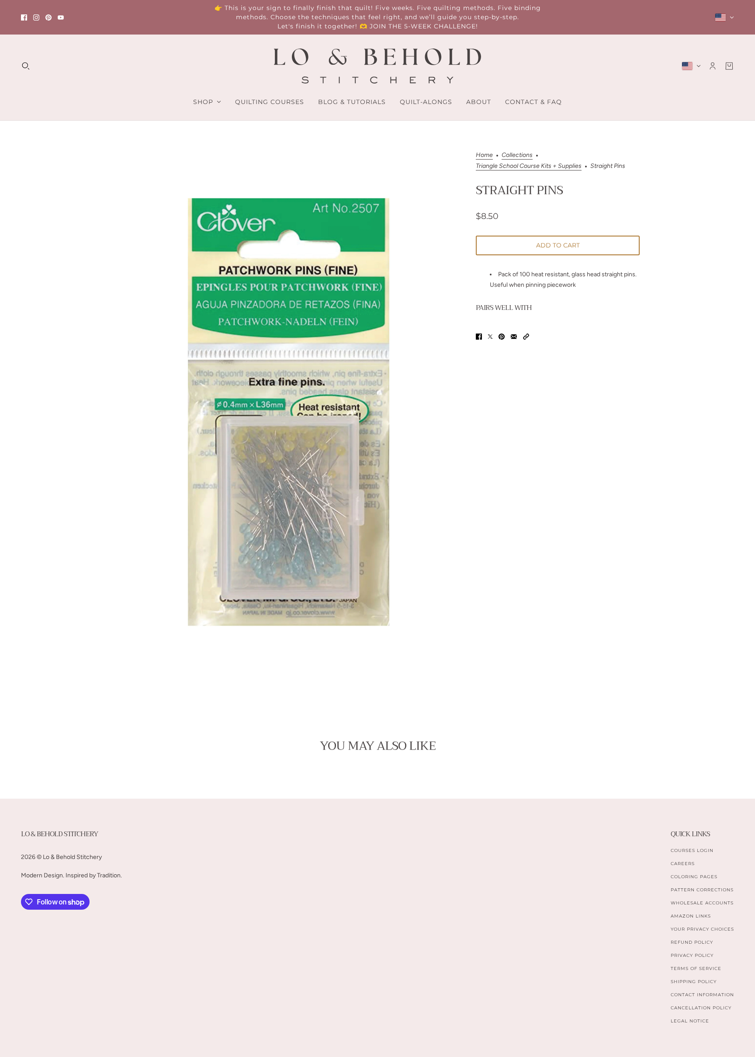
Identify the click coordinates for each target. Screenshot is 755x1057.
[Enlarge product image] (288, 412)
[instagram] (36, 17)
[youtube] (61, 17)
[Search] (26, 66)
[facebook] (24, 17)
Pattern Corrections (702, 890)
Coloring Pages (694, 877)
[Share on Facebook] (479, 336)
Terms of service (696, 968)
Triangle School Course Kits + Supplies (529, 166)
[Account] (712, 66)
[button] (526, 336)
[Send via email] (514, 336)
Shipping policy (694, 981)
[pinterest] (48, 17)
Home (484, 155)
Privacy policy (692, 955)
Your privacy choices (702, 929)
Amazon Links (691, 916)
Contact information (702, 995)
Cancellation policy (701, 1008)
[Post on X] (490, 337)
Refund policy (692, 942)
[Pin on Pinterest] (501, 336)
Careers (683, 863)
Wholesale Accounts (702, 903)
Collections (517, 155)
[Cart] (729, 66)
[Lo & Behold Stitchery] (377, 66)
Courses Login (692, 850)
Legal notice (690, 1021)
